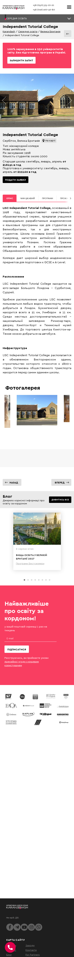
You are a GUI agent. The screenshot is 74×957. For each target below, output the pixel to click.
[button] (37, 18)
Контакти (31, 949)
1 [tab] (24, 580)
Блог (9, 954)
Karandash (9, 31)
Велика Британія (50, 31)
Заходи (30, 945)
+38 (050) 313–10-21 (43, 5)
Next (69, 100)
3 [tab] (31, 580)
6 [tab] (42, 580)
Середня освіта (27, 31)
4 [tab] (35, 580)
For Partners (33, 954)
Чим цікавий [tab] (27, 198)
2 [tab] (28, 580)
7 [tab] (46, 580)
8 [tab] (49, 580)
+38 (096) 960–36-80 (44, 9)
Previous (4, 100)
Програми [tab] (47, 198)
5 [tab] (39, 580)
